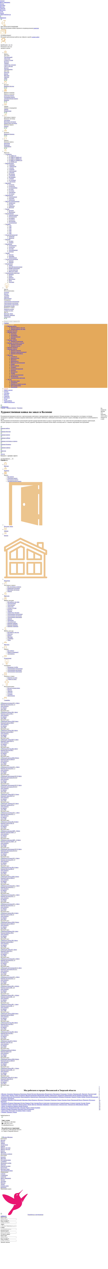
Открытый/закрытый (11, 235)
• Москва (3, 1094)
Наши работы (8, 400)
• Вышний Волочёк (13, 1107)
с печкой (11, 178)
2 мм (10, 227)
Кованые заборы (12, 340)
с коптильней (12, 171)
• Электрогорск (53, 1104)
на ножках (12, 218)
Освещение (14, 382)
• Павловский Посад (76, 1100)
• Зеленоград (60, 1095)
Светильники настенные (14, 615)
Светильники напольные (14, 617)
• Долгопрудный (91, 1094)
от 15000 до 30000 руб (15, 157)
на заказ (11, 241)
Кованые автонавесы (17, 353)
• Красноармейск (25, 1097)
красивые (11, 256)
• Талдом (82, 1103)
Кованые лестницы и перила (15, 343)
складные (11, 198)
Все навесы (10, 650)
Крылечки (7, 580)
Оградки (9, 692)
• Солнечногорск (54, 1103)
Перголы (10, 634)
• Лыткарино (10, 1098)
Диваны (9, 611)
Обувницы (10, 620)
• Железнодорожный (31, 1095)
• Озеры (58, 1100)
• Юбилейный (79, 1104)
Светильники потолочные (15, 614)
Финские (11, 207)
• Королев (9, 1097)
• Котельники (16, 1097)
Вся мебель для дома (13, 602)
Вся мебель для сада (13, 632)
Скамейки (10, 638)
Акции (6, 388)
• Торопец (9, 1112)
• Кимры (8, 1109)
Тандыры (11, 282)
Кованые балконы (12, 347)
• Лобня (82, 1097)
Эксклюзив (14, 387)
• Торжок (3, 1112)
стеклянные (12, 192)
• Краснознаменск (53, 1097)
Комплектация (9, 163)
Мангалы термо (13, 271)
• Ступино (72, 1103)
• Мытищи (24, 1100)
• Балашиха (16, 1094)
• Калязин (37, 1107)
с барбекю (12, 165)
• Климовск (85, 1095)
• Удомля (14, 1112)
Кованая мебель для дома (18, 329)
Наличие (7, 239)
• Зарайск (46, 1095)
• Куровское (67, 1097)
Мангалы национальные (12, 201)
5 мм (10, 232)
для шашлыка (12, 245)
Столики (9, 694)
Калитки (13, 338)
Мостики (10, 637)
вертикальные (13, 216)
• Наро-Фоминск (32, 1100)
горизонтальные (13, 215)
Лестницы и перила (6, 1154)
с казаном (11, 169)
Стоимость (8, 154)
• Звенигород (53, 1095)
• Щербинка (45, 1104)
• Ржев (23, 1110)
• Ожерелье (53, 1100)
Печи (10, 280)
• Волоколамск (40, 1094)
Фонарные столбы (12, 667)
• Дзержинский (76, 1094)
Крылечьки (4, 1167)
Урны (9, 640)
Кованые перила (15, 346)
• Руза (31, 1103)
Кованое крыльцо (16, 350)
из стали (11, 189)
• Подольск (91, 1100)
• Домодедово (5, 1095)
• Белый (20, 1106)
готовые (11, 242)
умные (10, 265)
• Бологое (25, 1106)
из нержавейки (13, 187)
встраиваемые (13, 222)
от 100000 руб (13, 162)
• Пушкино (4, 1103)
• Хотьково (14, 1104)
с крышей (11, 172)
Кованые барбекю (12, 625)
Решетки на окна (12, 677)
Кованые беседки (12, 330)
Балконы (6, 470)
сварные (11, 262)
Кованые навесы (12, 349)
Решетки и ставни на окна (18, 384)
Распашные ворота (12, 479)
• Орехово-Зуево (65, 1100)
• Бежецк (15, 1106)
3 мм (10, 229)
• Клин (90, 1095)
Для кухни (10, 606)
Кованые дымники (12, 626)
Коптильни (12, 279)
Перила (9, 591)
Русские (11, 204)
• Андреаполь (9, 1106)
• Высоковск (56, 1094)
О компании (4, 1175)
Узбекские (12, 206)
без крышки (12, 177)
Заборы (6, 531)
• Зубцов (31, 1107)
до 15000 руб (12, 155)
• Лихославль (4, 1110)
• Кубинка (61, 1097)
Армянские (12, 203)
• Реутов (22, 1103)
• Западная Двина (24, 1107)
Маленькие (12, 212)
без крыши (12, 174)
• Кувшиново (30, 1109)
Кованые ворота (12, 332)
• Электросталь (62, 1104)
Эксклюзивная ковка (7, 1170)
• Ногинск (40, 1100)
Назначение (8, 244)
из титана (11, 190)
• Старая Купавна (64, 1103)
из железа (11, 184)
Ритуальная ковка (16, 385)
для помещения (13, 250)
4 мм (10, 230)
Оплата (6, 391)
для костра (12, 247)
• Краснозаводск (43, 1097)
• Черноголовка (22, 1104)
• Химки (9, 1104)
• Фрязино (4, 1104)
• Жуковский (40, 1095)
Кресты (9, 689)
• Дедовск (69, 1094)
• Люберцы (4, 1100)
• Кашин (3, 1109)
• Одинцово (46, 1100)
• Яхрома (85, 1104)
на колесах (12, 219)
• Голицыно (63, 1094)
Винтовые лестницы (13, 590)
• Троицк (87, 1103)
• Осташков (18, 1110)
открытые (11, 236)
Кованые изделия (9, 324)
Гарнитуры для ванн (13, 612)
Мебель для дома (5, 1148)
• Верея (28, 1094)
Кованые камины (12, 623)
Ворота (3, 1141)
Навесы (3, 1146)
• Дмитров (84, 1094)
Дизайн (7, 253)
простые (11, 254)
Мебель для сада (5, 1149)
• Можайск (10, 1100)
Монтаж (6, 394)
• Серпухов (46, 1103)
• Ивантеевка (68, 1095)
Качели (6, 535)
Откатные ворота (12, 478)
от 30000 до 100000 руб (15, 160)
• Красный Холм (21, 1109)
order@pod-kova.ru (9, 402)
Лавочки (9, 691)
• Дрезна (11, 1095)
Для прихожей (11, 603)
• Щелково (39, 1104)
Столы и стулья (11, 608)
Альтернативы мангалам (12, 273)
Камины (11, 277)
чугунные (11, 194)
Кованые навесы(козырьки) (19, 352)
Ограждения (7, 658)
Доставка (6, 393)
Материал (8, 183)
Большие (11, 210)
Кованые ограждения (17, 341)
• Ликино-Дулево (75, 1097)
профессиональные (14, 268)
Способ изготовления (11, 259)
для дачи (11, 248)
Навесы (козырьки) (12, 652)
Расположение (9, 213)
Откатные (14, 333)
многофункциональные (15, 267)
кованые (11, 260)
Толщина (8, 224)
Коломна (19, 408)
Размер (7, 209)
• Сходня (77, 1103)
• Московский (17, 1100)
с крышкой (12, 175)
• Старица (28, 1110)
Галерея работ (5, 1186)
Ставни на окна (11, 679)
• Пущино (10, 1103)
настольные (12, 221)
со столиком (12, 180)
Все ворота (10, 476)
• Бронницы (22, 1094)
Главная (6, 323)
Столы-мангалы (13, 270)
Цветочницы (11, 695)
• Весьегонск (4, 1107)
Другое (9, 379)
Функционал (9, 264)
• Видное (33, 1094)
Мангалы (10, 355)
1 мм (10, 225)
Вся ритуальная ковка (13, 688)
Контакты (7, 397)
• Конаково (14, 1109)
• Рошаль (27, 1103)
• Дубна (16, 1095)
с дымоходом (12, 166)
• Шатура (33, 1104)
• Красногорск (34, 1097)
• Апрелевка (9, 1094)
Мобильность (9, 195)
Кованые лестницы (16, 344)
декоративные (13, 257)
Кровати (9, 609)
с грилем (11, 168)
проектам (36, 28)
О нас (5, 399)
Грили (10, 276)
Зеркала (9, 618)
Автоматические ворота (14, 481)
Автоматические (15, 336)
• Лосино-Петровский (91, 1097)
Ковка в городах (11, 408)
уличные (11, 251)
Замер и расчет (8, 390)
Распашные (14, 335)
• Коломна (4, 1097)
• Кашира (79, 1095)
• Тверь (3, 1106)
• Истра (74, 1095)
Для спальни (11, 605)
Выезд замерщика (6, 1178)
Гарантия (6, 396)
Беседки (6, 466)
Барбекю (11, 274)
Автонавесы (11, 653)
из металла (12, 186)
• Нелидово (11, 1110)
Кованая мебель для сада (18, 327)
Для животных (11, 621)
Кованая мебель (11, 326)
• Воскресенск (48, 1094)
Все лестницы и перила (14, 586)
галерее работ (35, 37)
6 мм (10, 233)
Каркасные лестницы (13, 588)
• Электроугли (71, 1104)
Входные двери (15, 381)
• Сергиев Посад (38, 1103)
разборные (12, 200)
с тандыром (12, 181)
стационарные (13, 197)
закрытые (11, 238)
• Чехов (29, 1104)
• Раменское (16, 1103)
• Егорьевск (21, 1095)
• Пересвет (85, 1100)
